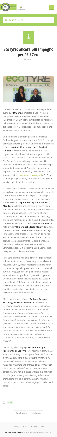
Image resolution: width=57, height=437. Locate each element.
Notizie (10, 402)
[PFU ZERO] (13, 7)
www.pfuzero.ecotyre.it (31, 175)
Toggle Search (15, 20)
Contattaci (34, 426)
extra (29, 59)
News (42, 426)
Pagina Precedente (21, 413)
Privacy (25, 426)
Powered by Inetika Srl (45, 432)
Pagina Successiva (36, 413)
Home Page (16, 426)
